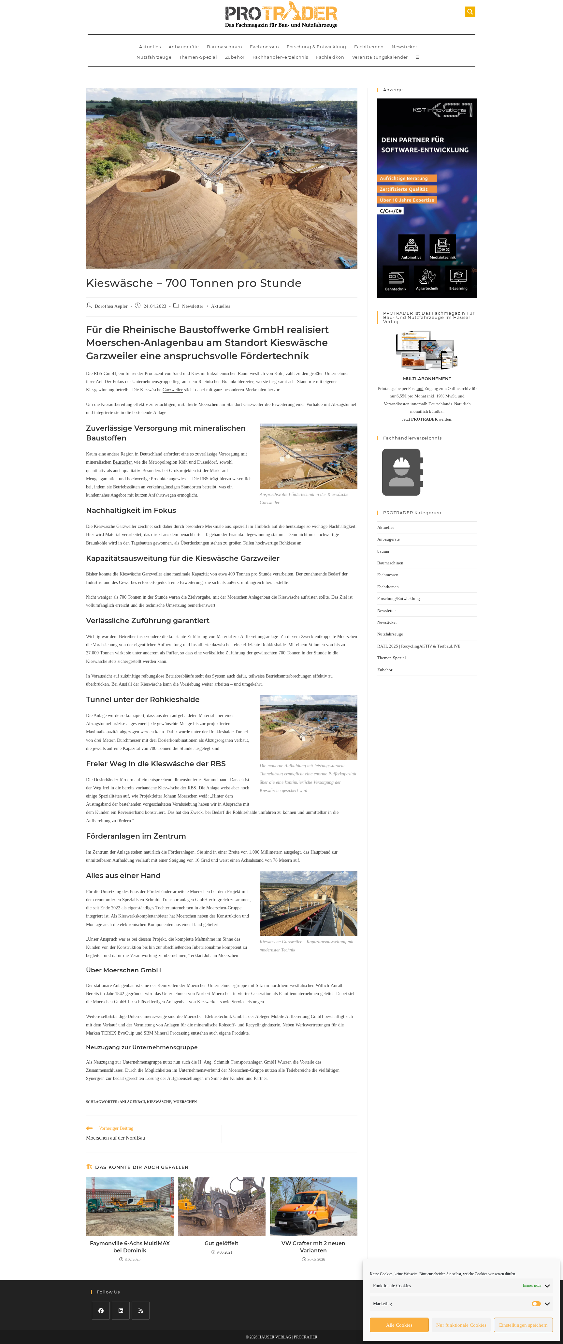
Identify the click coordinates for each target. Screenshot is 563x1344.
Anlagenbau (132, 1102)
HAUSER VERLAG (274, 1337)
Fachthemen (369, 46)
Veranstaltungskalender (380, 57)
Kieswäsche (159, 1102)
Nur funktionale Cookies (461, 1325)
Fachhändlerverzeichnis (280, 57)
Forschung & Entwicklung (316, 46)
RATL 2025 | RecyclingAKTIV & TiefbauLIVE (418, 646)
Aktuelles (150, 46)
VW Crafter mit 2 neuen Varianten (313, 1247)
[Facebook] (101, 1311)
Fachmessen (264, 46)
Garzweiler (173, 389)
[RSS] (141, 1311)
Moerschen (208, 404)
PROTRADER (305, 1337)
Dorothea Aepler (111, 306)
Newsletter (193, 306)
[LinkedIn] (121, 1311)
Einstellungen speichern (523, 1325)
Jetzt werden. (427, 419)
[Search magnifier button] (470, 11)
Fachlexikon (330, 57)
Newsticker (404, 46)
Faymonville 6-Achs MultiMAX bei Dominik (130, 1247)
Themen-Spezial (198, 57)
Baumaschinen (224, 46)
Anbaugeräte (183, 46)
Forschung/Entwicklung (398, 598)
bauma (383, 551)
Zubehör (235, 57)
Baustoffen (123, 462)
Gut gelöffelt (221, 1243)
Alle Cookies (399, 1325)
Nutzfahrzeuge (154, 57)
